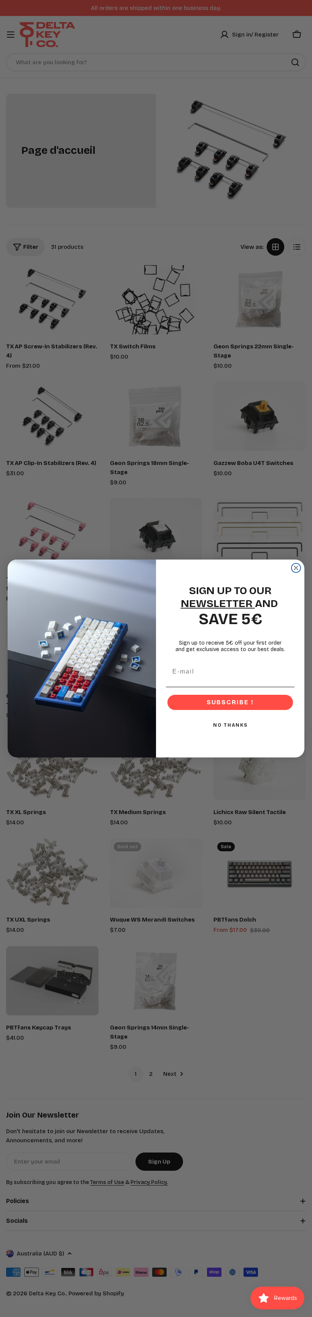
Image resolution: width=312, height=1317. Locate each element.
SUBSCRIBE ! (230, 702)
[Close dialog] (296, 567)
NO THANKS (230, 725)
